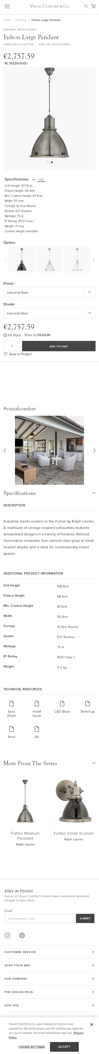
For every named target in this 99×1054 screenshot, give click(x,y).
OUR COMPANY (16, 979)
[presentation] (6, 259)
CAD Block (62, 711)
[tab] (49, 491)
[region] (49, 1035)
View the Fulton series (55, 44)
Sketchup (87, 711)
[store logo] (49, 6)
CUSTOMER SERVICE (20, 952)
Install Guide (36, 713)
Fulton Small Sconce (73, 833)
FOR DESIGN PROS (19, 992)
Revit (11, 737)
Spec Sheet (11, 713)
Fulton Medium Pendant (25, 835)
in (33, 179)
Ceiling (22, 20)
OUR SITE (12, 1005)
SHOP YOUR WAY (18, 965)
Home (7, 20)
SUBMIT (85, 918)
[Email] (49, 918)
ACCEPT (64, 1047)
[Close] (92, 1024)
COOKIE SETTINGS (32, 1047)
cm (41, 179)
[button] (47, 162)
